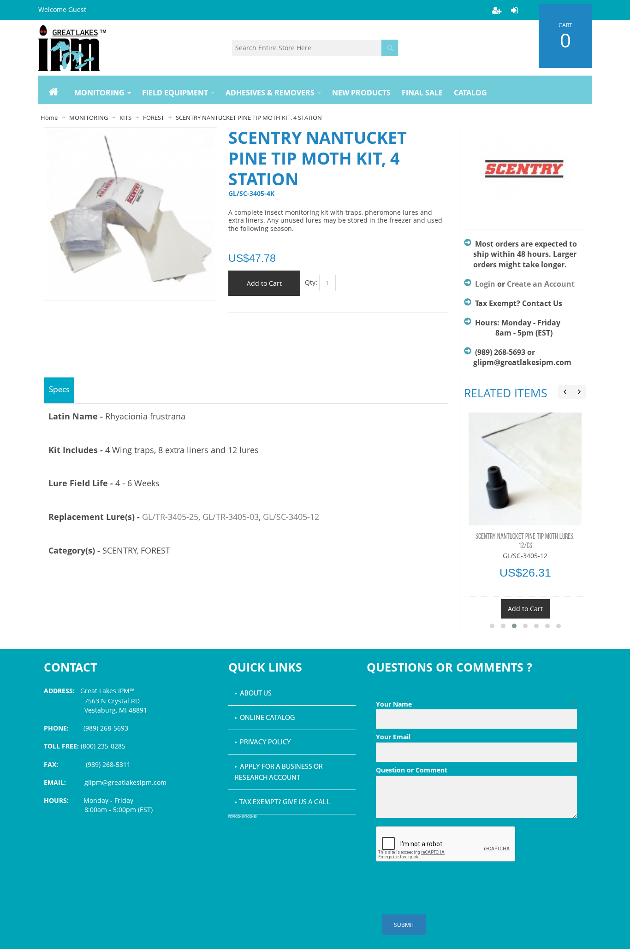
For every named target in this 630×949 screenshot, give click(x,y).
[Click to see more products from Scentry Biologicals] (525, 174)
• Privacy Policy (263, 742)
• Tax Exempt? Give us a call (282, 802)
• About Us (253, 693)
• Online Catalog (265, 718)
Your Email (476, 736)
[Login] (514, 10)
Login (485, 284)
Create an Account (541, 284)
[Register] (496, 10)
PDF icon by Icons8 (242, 817)
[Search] (389, 48)
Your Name (476, 704)
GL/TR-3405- (165, 516)
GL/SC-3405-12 (291, 516)
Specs (59, 390)
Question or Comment (476, 770)
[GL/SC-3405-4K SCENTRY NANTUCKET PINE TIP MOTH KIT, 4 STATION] (130, 134)
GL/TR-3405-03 (230, 516)
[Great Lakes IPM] (72, 48)
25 (193, 516)
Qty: (311, 282)
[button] (492, 626)
